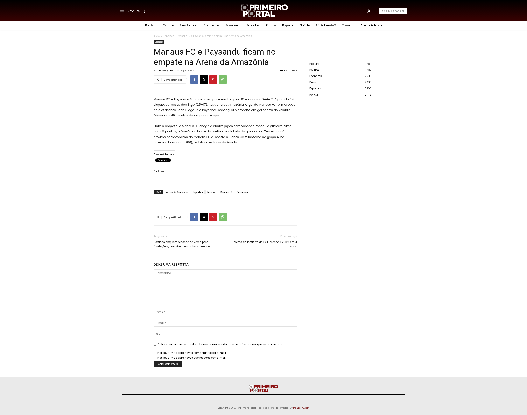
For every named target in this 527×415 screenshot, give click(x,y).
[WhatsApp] (223, 79)
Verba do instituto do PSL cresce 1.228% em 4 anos (265, 244)
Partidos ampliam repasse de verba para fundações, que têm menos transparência (182, 244)
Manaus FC (226, 192)
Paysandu (242, 192)
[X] (204, 79)
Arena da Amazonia (177, 192)
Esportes (169, 36)
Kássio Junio (166, 70)
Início (157, 36)
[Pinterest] (213, 79)
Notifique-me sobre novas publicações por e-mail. (191, 358)
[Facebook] (194, 79)
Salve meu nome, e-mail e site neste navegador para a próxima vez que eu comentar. (220, 344)
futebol (211, 192)
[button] (137, 11)
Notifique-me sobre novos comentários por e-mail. (191, 353)
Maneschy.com (301, 407)
